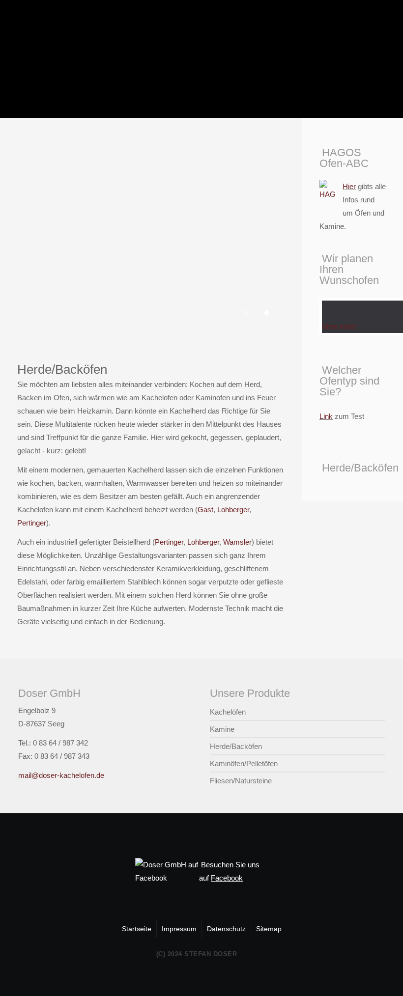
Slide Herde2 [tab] (258, 314)
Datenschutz (226, 929)
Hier (349, 186)
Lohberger (233, 509)
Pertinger (31, 523)
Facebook (227, 878)
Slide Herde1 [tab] (247, 314)
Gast (205, 509)
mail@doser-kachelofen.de (61, 775)
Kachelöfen (228, 712)
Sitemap (269, 929)
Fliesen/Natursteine (241, 780)
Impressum (179, 929)
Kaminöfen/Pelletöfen (244, 763)
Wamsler (237, 542)
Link (326, 416)
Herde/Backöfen (236, 746)
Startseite (136, 929)
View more (339, 326)
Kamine (222, 729)
